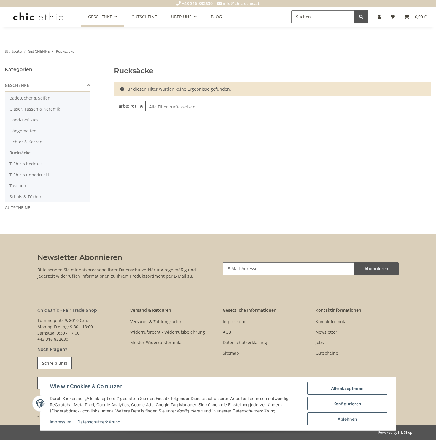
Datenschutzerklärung (98, 421)
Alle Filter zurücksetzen (172, 107)
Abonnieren (376, 268)
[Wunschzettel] (393, 17)
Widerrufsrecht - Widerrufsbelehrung (167, 332)
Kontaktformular (332, 321)
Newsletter (326, 332)
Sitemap (231, 353)
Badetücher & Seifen (29, 98)
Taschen (17, 185)
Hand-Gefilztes (24, 120)
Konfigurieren (347, 403)
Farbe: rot (127, 106)
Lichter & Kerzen (25, 142)
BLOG (216, 17)
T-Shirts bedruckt (26, 164)
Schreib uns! (54, 363)
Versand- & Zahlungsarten (156, 321)
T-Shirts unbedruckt (29, 174)
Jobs (320, 342)
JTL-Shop (405, 432)
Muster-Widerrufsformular (156, 342)
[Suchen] (361, 16)
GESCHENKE (17, 85)
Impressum (60, 421)
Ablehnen (347, 419)
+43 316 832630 (197, 3)
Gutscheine (327, 353)
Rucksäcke (20, 153)
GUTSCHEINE (17, 207)
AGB (227, 332)
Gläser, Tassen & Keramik (34, 109)
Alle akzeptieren (347, 388)
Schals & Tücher (25, 196)
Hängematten (22, 131)
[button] (379, 17)
